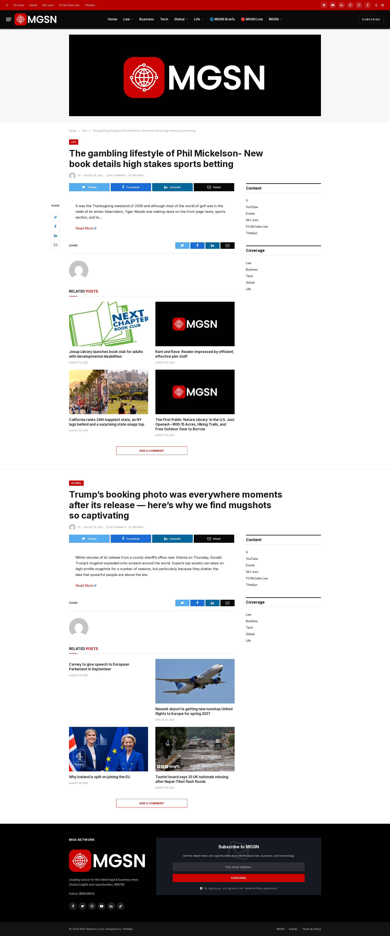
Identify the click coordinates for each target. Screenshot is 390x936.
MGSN (274, 19)
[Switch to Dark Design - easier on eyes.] (376, 5)
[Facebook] (55, 226)
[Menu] (8, 19)
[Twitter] (55, 217)
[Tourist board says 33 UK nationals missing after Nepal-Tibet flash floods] (194, 749)
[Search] (382, 5)
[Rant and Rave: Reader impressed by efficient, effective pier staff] (194, 324)
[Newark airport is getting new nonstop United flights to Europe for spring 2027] (194, 681)
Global (179, 19)
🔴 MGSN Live (252, 19)
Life (197, 19)
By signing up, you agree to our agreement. (240, 888)
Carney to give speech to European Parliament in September (99, 666)
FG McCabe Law (69, 5)
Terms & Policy (253, 888)
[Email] (55, 244)
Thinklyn (90, 5)
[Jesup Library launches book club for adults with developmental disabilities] (108, 324)
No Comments (117, 175)
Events (33, 5)
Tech (164, 19)
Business (146, 19)
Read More (84, 228)
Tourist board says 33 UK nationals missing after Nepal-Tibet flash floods (191, 779)
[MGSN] (35, 19)
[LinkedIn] (55, 235)
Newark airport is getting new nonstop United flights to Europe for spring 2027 (194, 711)
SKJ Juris (48, 5)
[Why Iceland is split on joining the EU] (108, 749)
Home (112, 19)
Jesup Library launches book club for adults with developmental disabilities (106, 354)
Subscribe (371, 19)
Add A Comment (151, 450)
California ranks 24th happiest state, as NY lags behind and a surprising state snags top (106, 422)
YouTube (18, 5)
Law (126, 19)
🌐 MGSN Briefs (222, 19)
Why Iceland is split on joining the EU (99, 777)
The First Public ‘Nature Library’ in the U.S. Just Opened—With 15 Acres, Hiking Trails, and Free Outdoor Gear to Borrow (194, 424)
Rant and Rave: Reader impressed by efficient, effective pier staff (194, 354)
